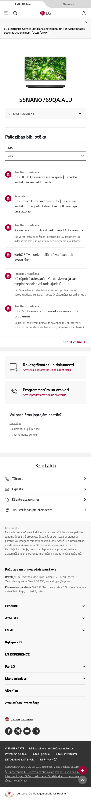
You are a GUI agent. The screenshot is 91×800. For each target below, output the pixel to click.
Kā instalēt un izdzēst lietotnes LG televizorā (48, 230)
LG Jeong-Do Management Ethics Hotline (41, 793)
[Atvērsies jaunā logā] (8, 731)
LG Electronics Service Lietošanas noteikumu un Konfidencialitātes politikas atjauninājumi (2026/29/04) (44, 30)
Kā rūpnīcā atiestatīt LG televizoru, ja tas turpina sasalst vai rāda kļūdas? (45, 281)
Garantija (15, 423)
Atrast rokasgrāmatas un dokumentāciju (47, 370)
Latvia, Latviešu (22, 719)
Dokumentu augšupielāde (25, 429)
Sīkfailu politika (41, 754)
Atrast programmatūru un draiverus (44, 395)
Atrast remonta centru (23, 434)
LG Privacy (46, 759)
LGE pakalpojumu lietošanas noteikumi (52, 748)
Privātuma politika (16, 754)
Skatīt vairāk (73, 342)
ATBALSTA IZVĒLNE (22, 113)
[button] (45, 618)
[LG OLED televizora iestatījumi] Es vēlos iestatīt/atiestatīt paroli (45, 179)
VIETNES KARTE (14, 748)
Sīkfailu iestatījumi (66, 754)
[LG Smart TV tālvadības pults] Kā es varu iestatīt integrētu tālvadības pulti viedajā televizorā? (45, 206)
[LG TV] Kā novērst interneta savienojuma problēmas (46, 314)
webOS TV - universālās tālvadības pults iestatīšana (44, 257)
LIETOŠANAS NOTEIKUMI (20, 759)
